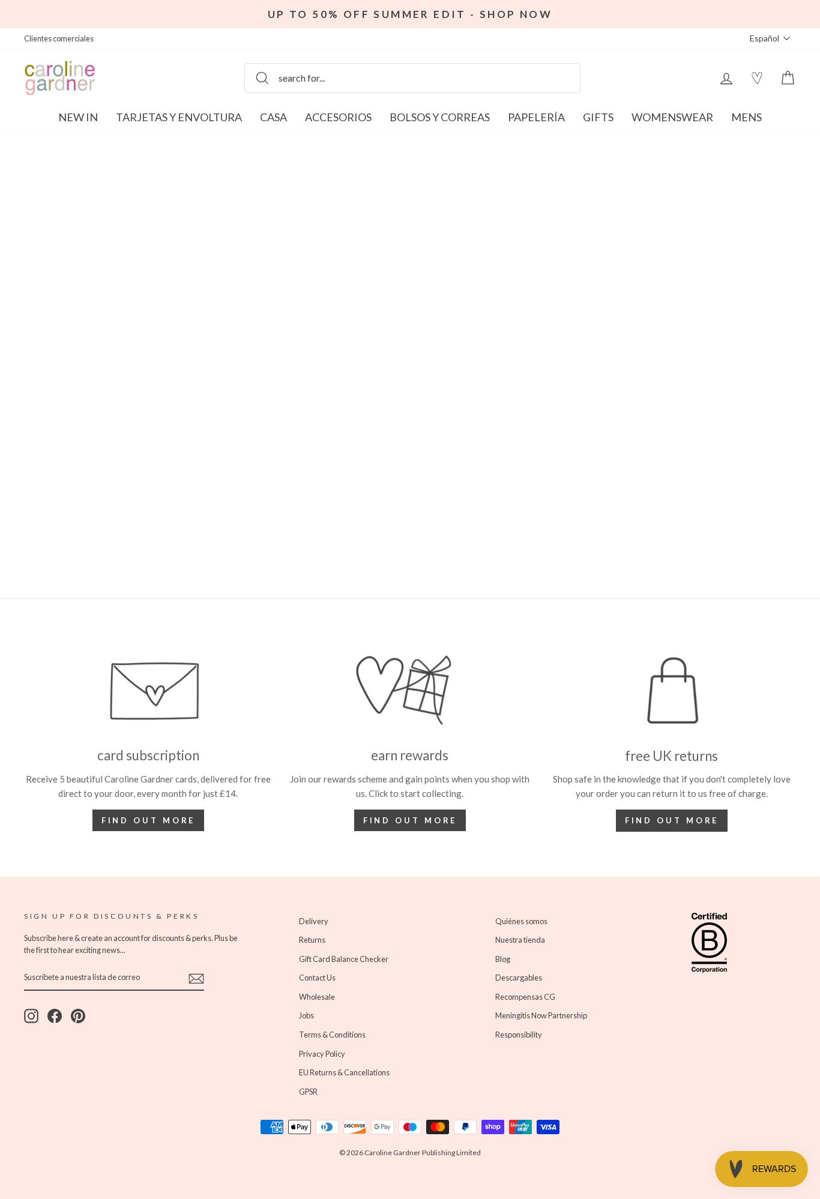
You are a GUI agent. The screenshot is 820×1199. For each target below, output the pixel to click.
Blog (502, 959)
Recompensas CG (525, 997)
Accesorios (338, 117)
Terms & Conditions (332, 1034)
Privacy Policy (322, 1054)
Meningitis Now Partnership (541, 1015)
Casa (273, 117)
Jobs (306, 1015)
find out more (410, 820)
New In (78, 117)
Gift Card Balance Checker (343, 959)
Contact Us (317, 977)
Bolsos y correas (440, 117)
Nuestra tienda (520, 940)
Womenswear (672, 117)
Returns (312, 940)
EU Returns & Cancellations (344, 1072)
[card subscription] (148, 691)
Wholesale (317, 997)
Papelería (536, 117)
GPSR (308, 1091)
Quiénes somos (521, 921)
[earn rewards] (410, 691)
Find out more (148, 820)
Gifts (598, 117)
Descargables (518, 977)
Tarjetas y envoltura (179, 117)
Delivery (313, 921)
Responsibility (518, 1034)
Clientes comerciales (59, 38)
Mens (746, 117)
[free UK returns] (671, 691)
